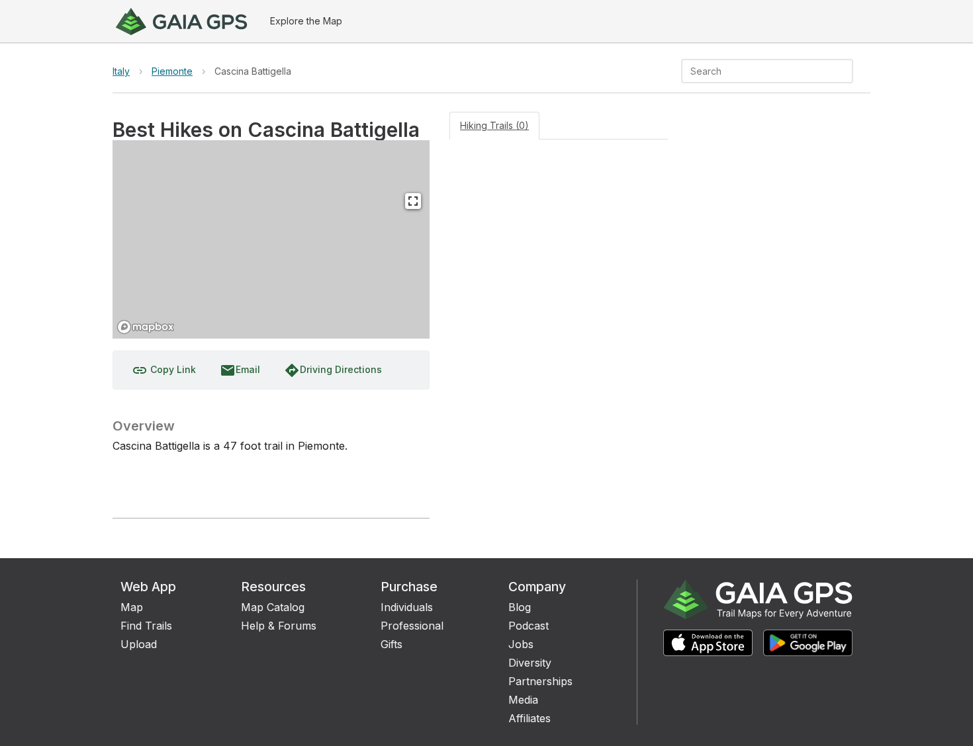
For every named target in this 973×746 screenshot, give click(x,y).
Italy (121, 71)
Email (240, 370)
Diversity (529, 662)
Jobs (520, 644)
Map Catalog (272, 607)
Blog (519, 607)
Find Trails (146, 625)
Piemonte (172, 71)
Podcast (528, 625)
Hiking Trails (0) (494, 125)
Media (523, 699)
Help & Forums (278, 625)
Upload (138, 644)
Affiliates (529, 718)
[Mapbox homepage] (145, 327)
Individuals (407, 607)
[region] (271, 239)
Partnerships (540, 681)
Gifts (391, 644)
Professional (412, 625)
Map (131, 607)
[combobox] (756, 71)
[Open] (847, 72)
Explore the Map (306, 20)
